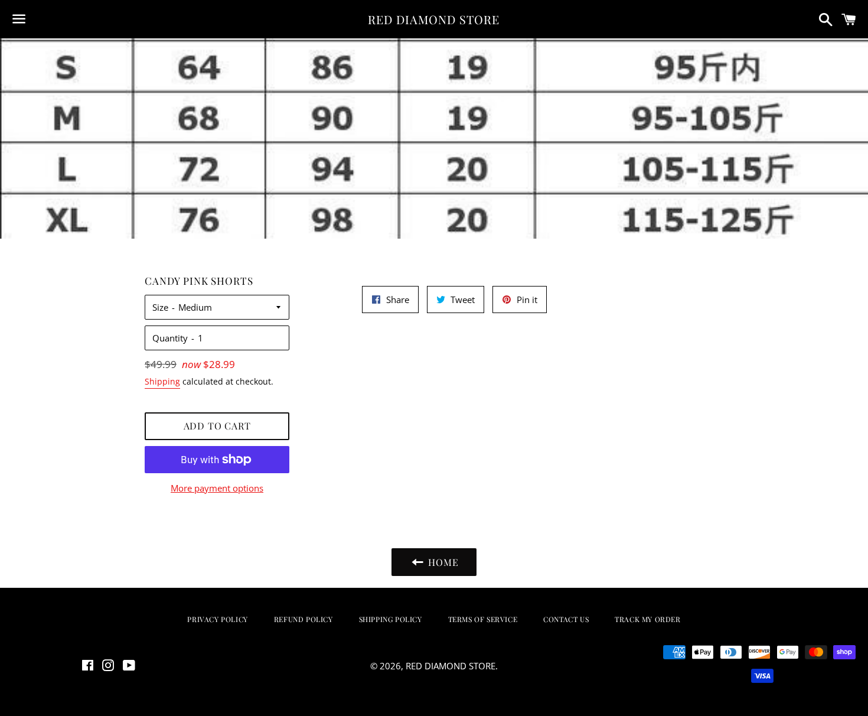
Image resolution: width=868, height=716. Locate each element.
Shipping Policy (390, 619)
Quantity (170, 338)
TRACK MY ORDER (647, 619)
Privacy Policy (217, 619)
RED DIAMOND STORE (434, 19)
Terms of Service (483, 619)
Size (160, 307)
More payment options (217, 488)
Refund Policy (303, 619)
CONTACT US (566, 619)
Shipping (162, 381)
